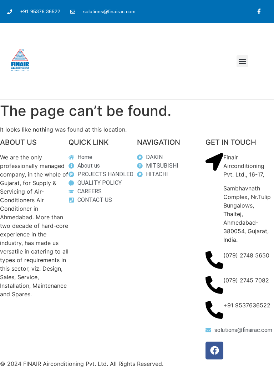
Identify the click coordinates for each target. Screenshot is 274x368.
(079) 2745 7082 (246, 280)
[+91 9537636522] (214, 310)
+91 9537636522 (246, 305)
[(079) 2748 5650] (214, 260)
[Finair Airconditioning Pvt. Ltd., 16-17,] (214, 162)
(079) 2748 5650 (246, 255)
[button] (242, 61)
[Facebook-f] (259, 12)
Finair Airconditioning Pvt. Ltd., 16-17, (243, 166)
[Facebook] (214, 350)
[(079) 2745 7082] (214, 285)
